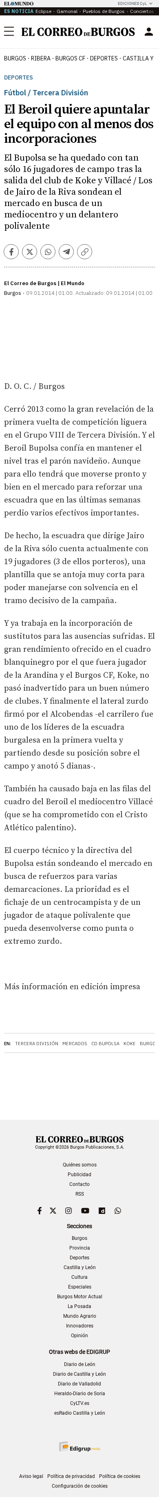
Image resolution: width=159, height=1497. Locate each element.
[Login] (149, 32)
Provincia (79, 1248)
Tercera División (36, 1043)
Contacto (79, 1184)
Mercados (74, 1043)
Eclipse (43, 11)
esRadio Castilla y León (79, 1413)
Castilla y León (80, 1267)
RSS (79, 1194)
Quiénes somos (80, 1165)
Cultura (79, 1277)
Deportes (18, 77)
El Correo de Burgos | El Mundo (44, 283)
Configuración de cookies (80, 1486)
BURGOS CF (70, 58)
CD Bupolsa (105, 1043)
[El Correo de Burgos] (78, 32)
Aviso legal (31, 1476)
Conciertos (142, 11)
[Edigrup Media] (79, 1446)
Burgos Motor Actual (79, 1296)
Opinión (79, 1335)
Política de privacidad (71, 1476)
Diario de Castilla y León (79, 1374)
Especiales (79, 1287)
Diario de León (79, 1364)
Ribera (41, 58)
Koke (130, 1043)
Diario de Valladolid (79, 1384)
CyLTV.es (79, 1403)
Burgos (15, 58)
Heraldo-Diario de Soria (79, 1393)
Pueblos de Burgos (104, 11)
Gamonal (67, 11)
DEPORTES (104, 58)
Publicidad (79, 1174)
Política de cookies (119, 1476)
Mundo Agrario (79, 1316)
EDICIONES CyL (132, 3)
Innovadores (79, 1326)
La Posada (79, 1306)
